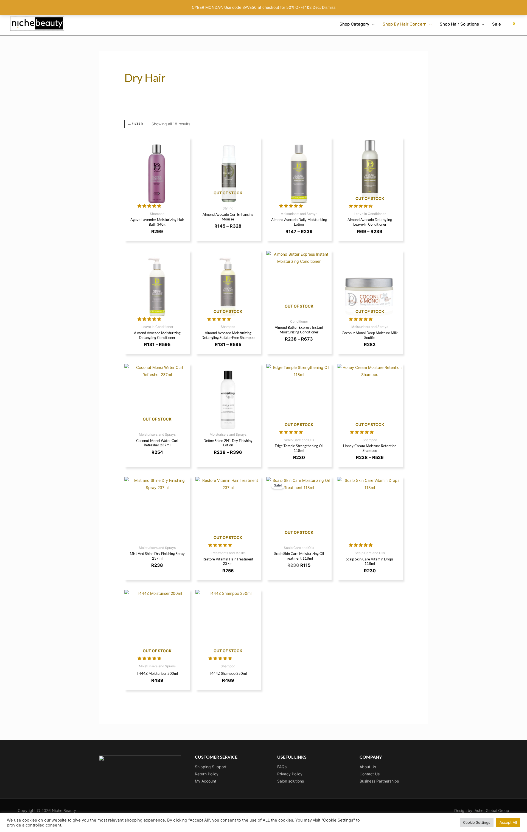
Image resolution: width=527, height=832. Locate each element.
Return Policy (206, 774)
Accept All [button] (508, 822)
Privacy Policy (289, 774)
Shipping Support (210, 766)
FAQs (282, 766)
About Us (368, 766)
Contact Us (370, 774)
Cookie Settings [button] (476, 822)
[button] (150, 205)
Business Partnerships (379, 781)
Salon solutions (290, 781)
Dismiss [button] (328, 7)
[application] (371, 24)
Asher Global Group (492, 810)
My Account (205, 781)
